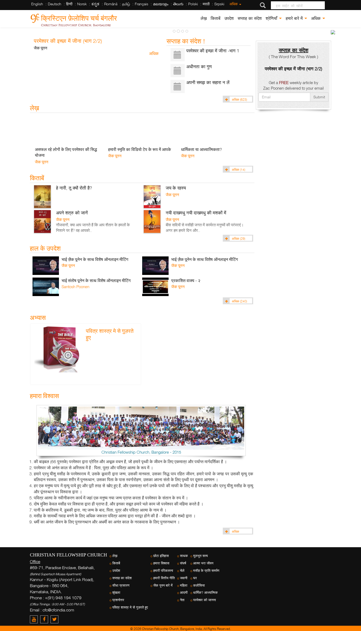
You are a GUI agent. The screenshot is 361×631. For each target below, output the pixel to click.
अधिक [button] (316, 18)
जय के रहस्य (176, 188)
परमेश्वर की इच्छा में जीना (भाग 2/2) (68, 41)
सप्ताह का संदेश (250, 18)
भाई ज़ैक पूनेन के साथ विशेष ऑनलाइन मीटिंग (95, 259)
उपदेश (229, 18)
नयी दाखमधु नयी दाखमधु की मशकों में (196, 212)
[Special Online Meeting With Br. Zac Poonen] (333, 32)
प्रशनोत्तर (118, 600)
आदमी (184, 593)
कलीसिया (199, 585)
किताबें (215, 18)
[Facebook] (45, 619)
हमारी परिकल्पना (163, 571)
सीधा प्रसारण (120, 585)
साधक (184, 556)
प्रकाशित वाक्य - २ (185, 280)
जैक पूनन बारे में (163, 585)
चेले (182, 571)
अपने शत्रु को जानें (72, 212)
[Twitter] (55, 619)
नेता (182, 600)
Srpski (219, 4)
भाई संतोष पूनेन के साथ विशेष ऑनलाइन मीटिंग (96, 280)
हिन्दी (69, 4)
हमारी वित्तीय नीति (164, 578)
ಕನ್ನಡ (95, 4)
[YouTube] (35, 619)
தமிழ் (126, 4)
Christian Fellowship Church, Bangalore (76, 25)
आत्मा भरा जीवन (203, 563)
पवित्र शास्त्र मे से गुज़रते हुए (130, 607)
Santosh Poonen (75, 286)
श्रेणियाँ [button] (272, 18)
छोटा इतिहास (161, 556)
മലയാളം (160, 4)
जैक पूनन (40, 47)
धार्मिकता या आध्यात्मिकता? (201, 149)
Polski (193, 4)
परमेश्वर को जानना (204, 600)
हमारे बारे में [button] (295, 18)
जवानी (183, 578)
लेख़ (204, 18)
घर (195, 578)
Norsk (82, 4)
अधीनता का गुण (199, 66)
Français (141, 4)
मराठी (206, 4)
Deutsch (54, 4)
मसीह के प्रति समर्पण (206, 571)
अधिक (234, 4)
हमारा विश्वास (161, 563)
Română (110, 4)
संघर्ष (183, 563)
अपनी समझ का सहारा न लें (207, 82)
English (37, 4)
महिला (183, 585)
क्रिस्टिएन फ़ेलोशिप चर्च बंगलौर (79, 17)
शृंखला (116, 593)
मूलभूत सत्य (200, 556)
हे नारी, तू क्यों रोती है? (74, 188)
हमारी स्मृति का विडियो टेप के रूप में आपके (139, 149)
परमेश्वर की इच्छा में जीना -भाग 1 (212, 50)
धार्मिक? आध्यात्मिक (205, 593)
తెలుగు (178, 4)
